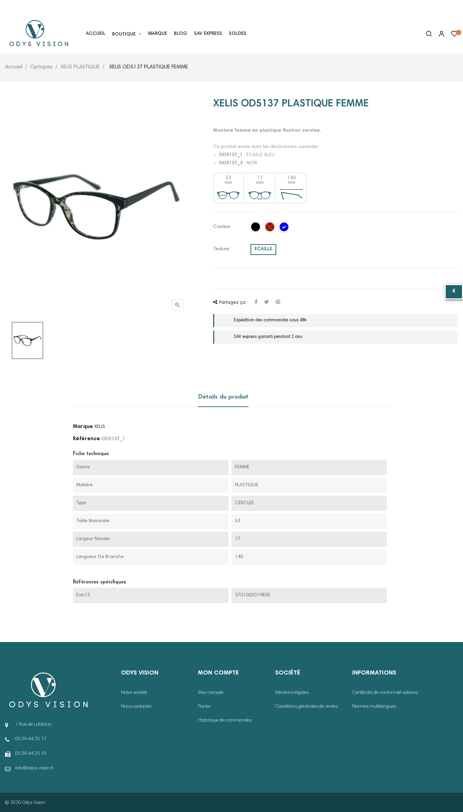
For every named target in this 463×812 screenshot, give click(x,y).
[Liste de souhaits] (454, 35)
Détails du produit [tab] (223, 397)
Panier (204, 706)
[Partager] (256, 302)
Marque (83, 426)
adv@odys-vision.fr (34, 768)
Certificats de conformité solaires (385, 692)
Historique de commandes (225, 720)
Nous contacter (136, 706)
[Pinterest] (278, 302)
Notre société (134, 692)
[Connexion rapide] (438, 34)
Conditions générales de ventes (306, 706)
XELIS (99, 427)
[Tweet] (266, 302)
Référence (86, 439)
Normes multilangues (374, 706)
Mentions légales (292, 692)
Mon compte (210, 692)
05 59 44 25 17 (27, 7)
